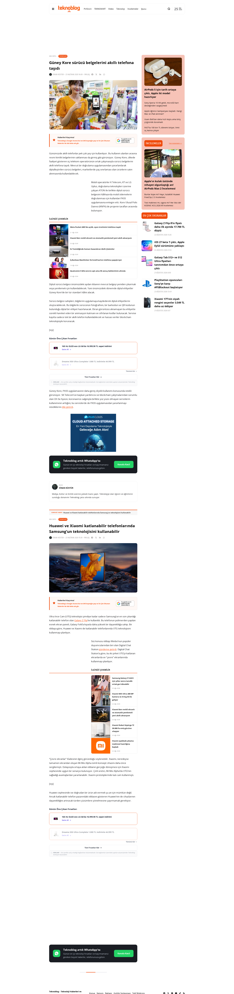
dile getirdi (67, 407)
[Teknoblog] (69, 8)
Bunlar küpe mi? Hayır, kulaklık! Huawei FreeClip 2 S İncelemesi (162, 196)
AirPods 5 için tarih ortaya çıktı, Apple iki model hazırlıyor (160, 93)
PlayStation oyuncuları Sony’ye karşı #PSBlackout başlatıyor (168, 283)
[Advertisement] (93, 879)
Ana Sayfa (52, 56)
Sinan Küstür (58, 74)
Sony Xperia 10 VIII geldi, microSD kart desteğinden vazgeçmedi (161, 104)
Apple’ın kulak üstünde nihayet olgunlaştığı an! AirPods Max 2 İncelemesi (160, 185)
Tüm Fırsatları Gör (92, 377)
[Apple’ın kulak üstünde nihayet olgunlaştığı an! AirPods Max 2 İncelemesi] (163, 163)
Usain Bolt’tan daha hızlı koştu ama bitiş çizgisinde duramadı (162, 120)
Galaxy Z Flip (80, 620)
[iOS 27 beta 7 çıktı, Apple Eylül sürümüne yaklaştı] (147, 245)
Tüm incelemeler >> (175, 143)
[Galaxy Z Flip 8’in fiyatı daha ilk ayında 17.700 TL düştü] (147, 226)
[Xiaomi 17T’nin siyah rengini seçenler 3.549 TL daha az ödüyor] (147, 302)
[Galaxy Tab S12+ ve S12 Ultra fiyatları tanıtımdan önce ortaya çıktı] (147, 261)
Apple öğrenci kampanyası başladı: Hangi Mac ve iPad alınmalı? (163, 112)
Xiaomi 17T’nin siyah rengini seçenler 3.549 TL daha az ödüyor (169, 302)
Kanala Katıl (124, 464)
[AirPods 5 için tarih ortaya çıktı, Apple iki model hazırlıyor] (163, 72)
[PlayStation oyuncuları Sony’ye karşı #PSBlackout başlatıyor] (147, 283)
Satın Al (65, 349)
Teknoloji (63, 56)
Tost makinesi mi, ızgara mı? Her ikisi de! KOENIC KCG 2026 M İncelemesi (162, 204)
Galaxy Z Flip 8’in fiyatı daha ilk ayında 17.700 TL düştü (169, 227)
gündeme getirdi (107, 649)
